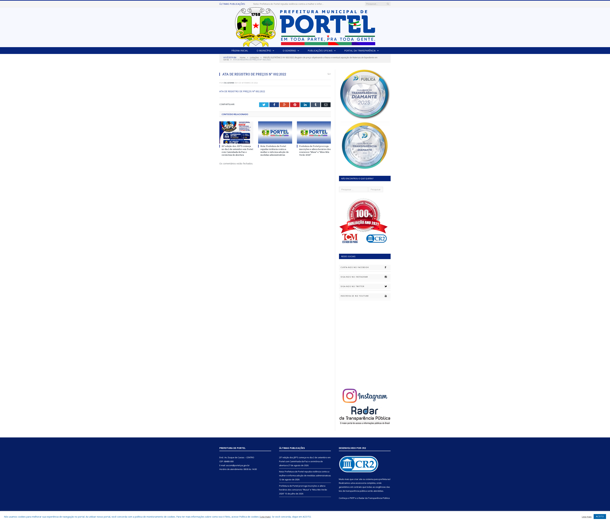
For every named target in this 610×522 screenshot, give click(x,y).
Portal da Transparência (360, 50)
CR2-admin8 (229, 83)
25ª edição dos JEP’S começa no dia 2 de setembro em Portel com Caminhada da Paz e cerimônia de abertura (237, 150)
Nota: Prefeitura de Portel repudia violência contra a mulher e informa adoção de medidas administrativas (289, 4)
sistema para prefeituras (378, 479)
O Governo (289, 50)
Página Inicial (239, 50)
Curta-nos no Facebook (355, 267)
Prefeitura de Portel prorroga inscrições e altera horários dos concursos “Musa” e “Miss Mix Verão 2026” (315, 150)
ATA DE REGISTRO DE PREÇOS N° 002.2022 (242, 91)
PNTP (352, 498)
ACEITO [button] (600, 516)
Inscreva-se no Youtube (355, 296)
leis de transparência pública (353, 490)
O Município (264, 50)
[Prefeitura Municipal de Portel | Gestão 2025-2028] (305, 26)
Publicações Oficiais (320, 50)
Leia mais (265, 516)
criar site (358, 479)
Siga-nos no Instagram (354, 277)
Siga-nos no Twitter (352, 286)
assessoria (360, 483)
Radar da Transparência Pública (374, 498)
